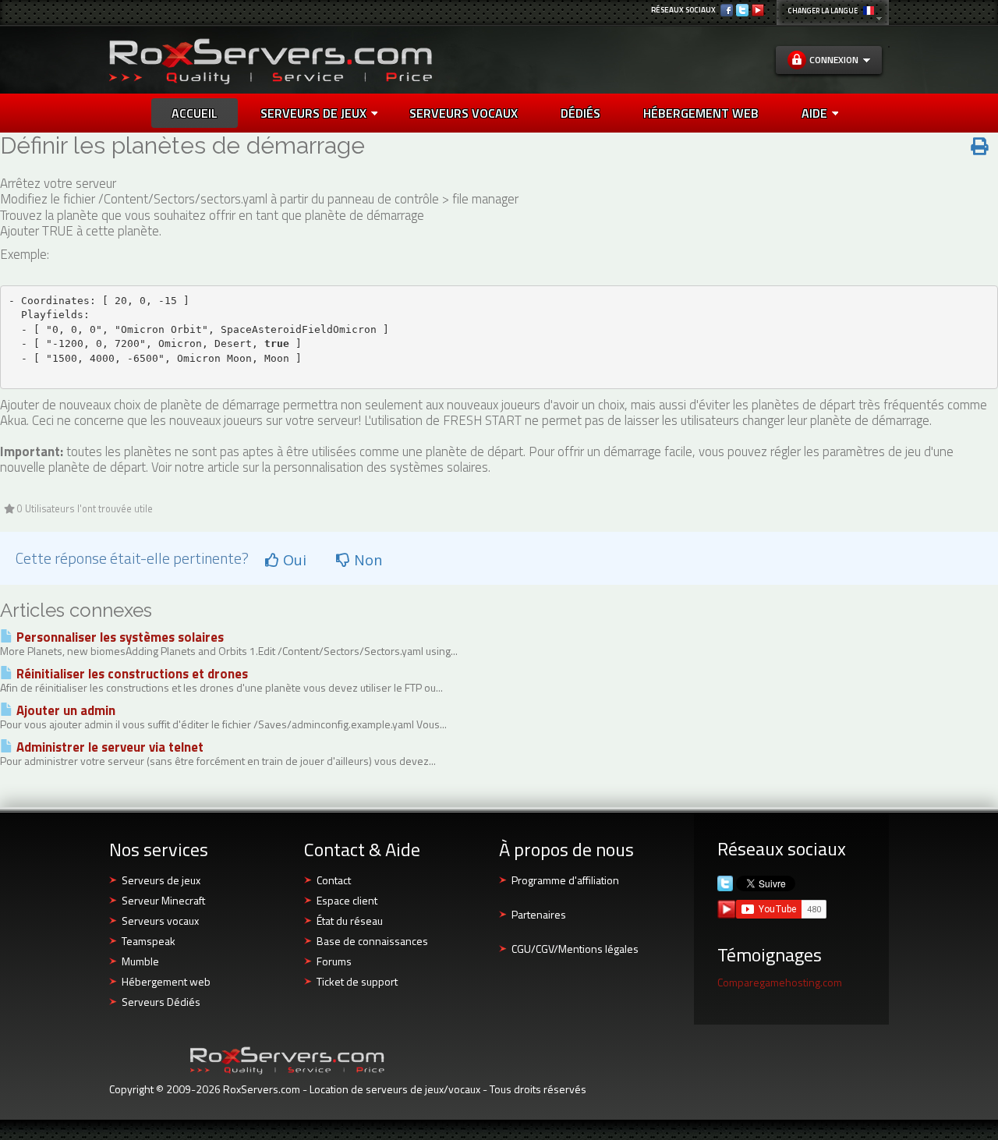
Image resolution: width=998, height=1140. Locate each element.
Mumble (140, 961)
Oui (292, 560)
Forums (334, 961)
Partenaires (538, 914)
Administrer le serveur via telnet (108, 747)
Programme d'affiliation (565, 880)
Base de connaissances (372, 941)
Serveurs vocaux (160, 920)
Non (366, 560)
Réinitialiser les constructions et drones (130, 674)
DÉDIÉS (580, 113)
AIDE (814, 113)
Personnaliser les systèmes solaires (118, 637)
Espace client (347, 900)
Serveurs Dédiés (161, 1001)
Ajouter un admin (64, 710)
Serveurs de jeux (313, 113)
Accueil (195, 113)
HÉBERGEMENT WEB (701, 113)
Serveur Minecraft (163, 900)
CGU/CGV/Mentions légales (575, 948)
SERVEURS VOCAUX (463, 113)
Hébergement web (166, 981)
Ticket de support (357, 981)
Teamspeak (148, 941)
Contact (334, 880)
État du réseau (350, 920)
